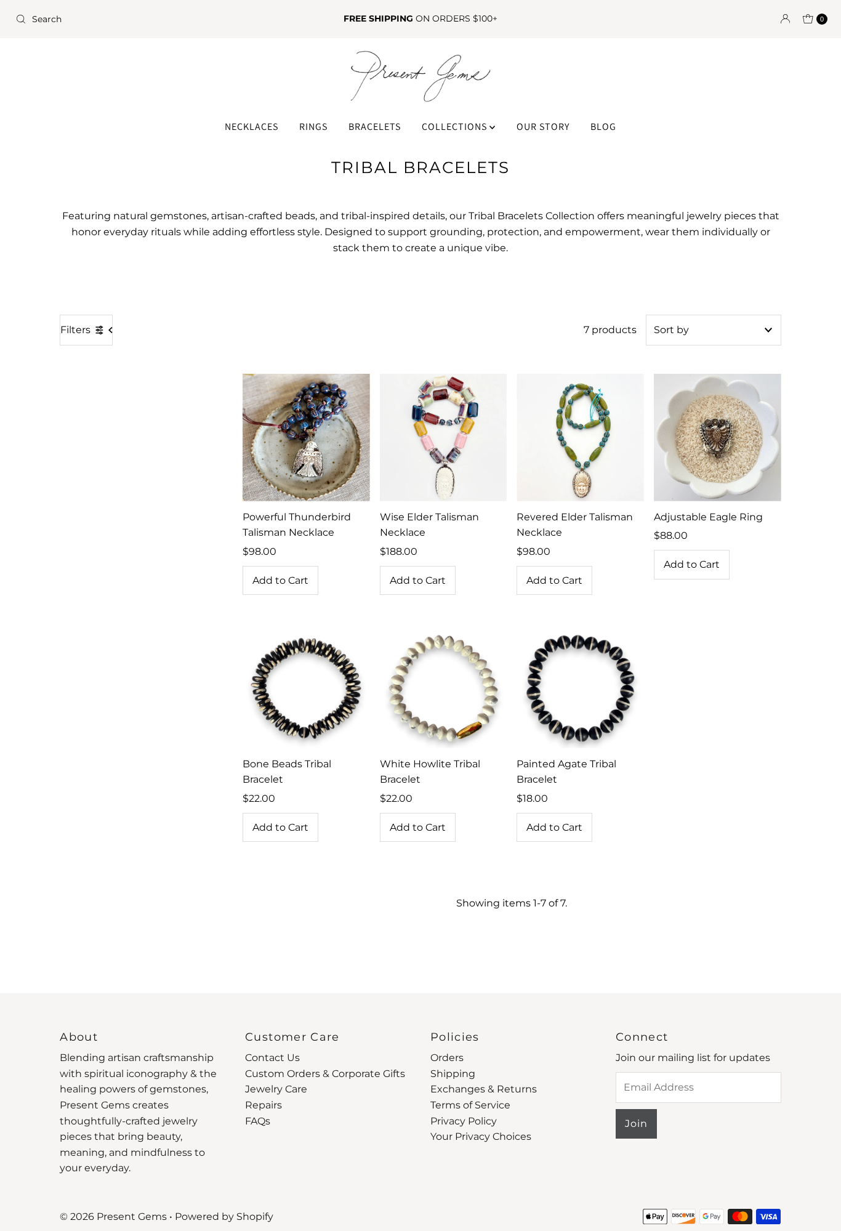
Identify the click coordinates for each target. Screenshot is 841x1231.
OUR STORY (543, 126)
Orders (447, 1058)
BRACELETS (374, 126)
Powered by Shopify (224, 1216)
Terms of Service (470, 1105)
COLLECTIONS (455, 126)
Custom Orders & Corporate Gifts (325, 1074)
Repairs (263, 1105)
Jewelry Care (276, 1089)
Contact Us (272, 1058)
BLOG (603, 126)
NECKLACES (251, 126)
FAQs (257, 1121)
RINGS (313, 126)
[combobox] (143, 19)
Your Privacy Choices (480, 1136)
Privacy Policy (463, 1121)
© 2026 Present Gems (113, 1216)
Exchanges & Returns (483, 1089)
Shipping (452, 1074)
